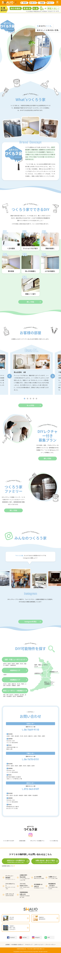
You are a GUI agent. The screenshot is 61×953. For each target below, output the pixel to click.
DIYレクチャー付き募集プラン (37, 840)
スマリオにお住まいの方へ (25, 886)
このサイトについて (38, 944)
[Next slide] (52, 376)
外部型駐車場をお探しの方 (25, 894)
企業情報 (7, 944)
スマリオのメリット (10, 886)
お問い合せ (33, 2)
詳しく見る (30, 302)
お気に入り (50, 2)
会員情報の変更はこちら (7, 866)
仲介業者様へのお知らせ (39, 885)
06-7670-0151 (31, 759)
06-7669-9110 (31, 729)
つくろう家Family (54, 840)
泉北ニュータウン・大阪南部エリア (15, 691)
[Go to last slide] (9, 376)
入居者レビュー (52, 877)
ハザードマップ (9, 894)
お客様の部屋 (22, 840)
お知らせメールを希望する (16, 861)
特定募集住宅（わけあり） (53, 886)
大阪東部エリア (15, 680)
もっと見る (30, 405)
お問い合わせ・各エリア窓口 (45, 861)
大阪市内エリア (15, 670)
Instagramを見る (31, 621)
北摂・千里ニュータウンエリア (15, 659)
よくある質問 (39, 877)
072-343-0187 (31, 789)
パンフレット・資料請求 (10, 877)
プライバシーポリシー (50, 944)
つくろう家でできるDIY (8, 840)
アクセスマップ (28, 944)
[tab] (24, 398)
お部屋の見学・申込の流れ (25, 877)
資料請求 (25, 2)
